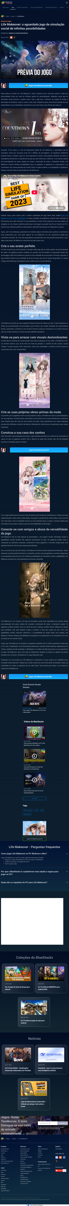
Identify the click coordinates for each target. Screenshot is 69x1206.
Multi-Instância (24, 1155)
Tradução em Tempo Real (26, 1165)
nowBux (3, 1153)
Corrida (3, 1180)
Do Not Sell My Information (43, 1199)
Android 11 (3, 1159)
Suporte (57, 1146)
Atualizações (58, 1149)
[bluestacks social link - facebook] (64, 1157)
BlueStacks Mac (5, 1149)
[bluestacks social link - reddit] (60, 1157)
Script (21, 1175)
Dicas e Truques (28, 810)
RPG (36, 810)
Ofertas (3, 1157)
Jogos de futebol (5, 1190)
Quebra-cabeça (5, 1178)
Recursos (23, 1146)
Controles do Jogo (25, 1149)
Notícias (62, 7)
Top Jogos (3, 1170)
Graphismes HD (24, 1179)
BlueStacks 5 (4, 1151)
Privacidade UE (33, 1199)
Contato (40, 1153)
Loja (2, 1155)
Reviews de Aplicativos (22, 7)
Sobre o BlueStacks (43, 1149)
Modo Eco (22, 1163)
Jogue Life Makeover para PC (39, 450)
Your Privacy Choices (36, 1205)
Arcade (2, 1176)
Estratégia (3, 1188)
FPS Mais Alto (23, 1177)
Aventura (3, 1174)
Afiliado (40, 1151)
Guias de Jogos (27, 708)
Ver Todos (34, 798)
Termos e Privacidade (6, 1199)
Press (39, 1157)
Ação (2, 1172)
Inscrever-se (62, 1123)
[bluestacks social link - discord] (56, 1157)
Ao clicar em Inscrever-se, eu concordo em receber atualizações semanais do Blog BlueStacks (51, 1127)
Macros (22, 1161)
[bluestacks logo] (6, 2)
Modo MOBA (23, 1153)
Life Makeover (20, 16)
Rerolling (22, 1169)
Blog (7, 16)
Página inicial (5, 7)
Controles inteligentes (25, 1167)
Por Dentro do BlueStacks (37, 7)
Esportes (3, 1186)
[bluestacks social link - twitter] (56, 1161)
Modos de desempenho (26, 1171)
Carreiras (40, 1155)
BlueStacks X (27, 814)
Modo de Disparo (24, 1151)
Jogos (12, 7)
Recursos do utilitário (25, 1181)
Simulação (3, 1184)
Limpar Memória (24, 1173)
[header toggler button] (67, 2)
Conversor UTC (24, 1183)
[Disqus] (32, 921)
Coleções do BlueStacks (51, 7)
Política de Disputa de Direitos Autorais (20, 1199)
